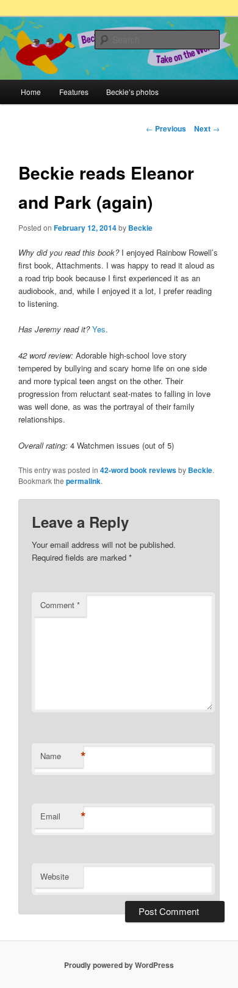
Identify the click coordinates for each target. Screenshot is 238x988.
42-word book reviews (138, 469)
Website (54, 876)
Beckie (140, 227)
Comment (60, 605)
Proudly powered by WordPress (119, 964)
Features (73, 91)
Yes (99, 329)
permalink (83, 480)
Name (61, 756)
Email (61, 816)
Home (31, 91)
